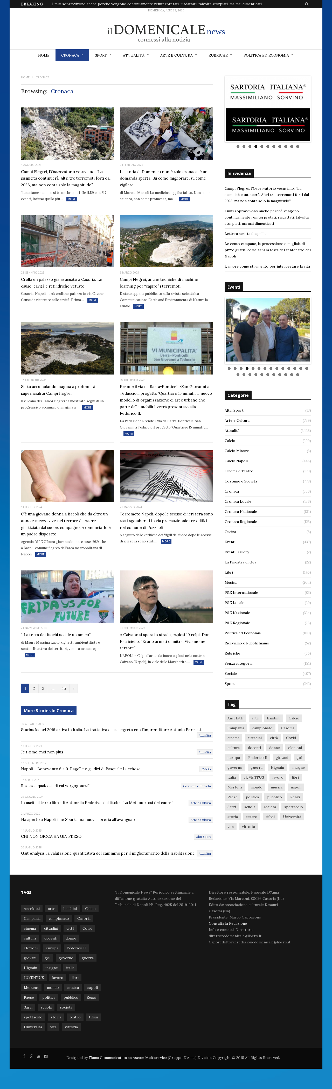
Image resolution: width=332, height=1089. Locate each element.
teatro (251, 815)
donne (274, 746)
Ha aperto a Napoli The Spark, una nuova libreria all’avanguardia (80, 819)
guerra (256, 766)
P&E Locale (234, 601)
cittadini (255, 736)
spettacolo (293, 805)
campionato (262, 726)
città (274, 736)
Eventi (230, 540)
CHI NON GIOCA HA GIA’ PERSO (51, 836)
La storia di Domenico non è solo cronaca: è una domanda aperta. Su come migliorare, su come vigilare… (165, 178)
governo (234, 766)
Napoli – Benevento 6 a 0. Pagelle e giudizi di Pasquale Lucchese (81, 768)
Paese (232, 795)
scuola (249, 805)
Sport (101, 55)
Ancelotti (235, 716)
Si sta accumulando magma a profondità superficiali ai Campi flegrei (58, 390)
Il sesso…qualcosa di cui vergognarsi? (55, 785)
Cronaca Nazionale (241, 510)
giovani (282, 756)
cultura (233, 746)
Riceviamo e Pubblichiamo (247, 641)
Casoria (287, 726)
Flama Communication (108, 1057)
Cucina (230, 530)
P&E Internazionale (241, 591)
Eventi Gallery (237, 550)
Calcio (206, 769)
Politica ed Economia (266, 55)
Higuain (277, 766)
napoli (296, 785)
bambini (273, 716)
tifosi (270, 815)
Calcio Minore (237, 449)
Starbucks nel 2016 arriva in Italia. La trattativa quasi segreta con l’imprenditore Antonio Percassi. (111, 729)
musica (276, 785)
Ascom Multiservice (149, 1057)
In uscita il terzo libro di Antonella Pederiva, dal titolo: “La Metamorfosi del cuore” (97, 802)
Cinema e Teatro (239, 469)
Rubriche (218, 55)
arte (255, 716)
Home (44, 55)
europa (233, 756)
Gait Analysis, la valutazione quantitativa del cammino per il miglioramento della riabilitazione (108, 853)
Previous (218, 109)
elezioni (295, 746)
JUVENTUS (254, 775)
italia (231, 775)
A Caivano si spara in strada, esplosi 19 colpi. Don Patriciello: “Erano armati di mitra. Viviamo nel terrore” (165, 641)
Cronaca (70, 55)
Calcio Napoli (236, 459)
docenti (254, 746)
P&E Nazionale (237, 611)
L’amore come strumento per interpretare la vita (267, 266)
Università (292, 815)
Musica (231, 580)
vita (230, 825)
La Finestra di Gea (240, 560)
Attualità (133, 55)
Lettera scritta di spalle (245, 233)
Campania (235, 726)
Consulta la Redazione (228, 923)
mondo (256, 785)
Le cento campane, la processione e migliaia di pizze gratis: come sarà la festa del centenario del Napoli (268, 249)
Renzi (295, 795)
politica (252, 795)
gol (299, 756)
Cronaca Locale (238, 500)
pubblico (274, 795)
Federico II (257, 756)
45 (63, 688)
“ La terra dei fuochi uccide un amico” (56, 634)
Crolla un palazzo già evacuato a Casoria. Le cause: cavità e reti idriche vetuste (61, 283)
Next (318, 109)
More (72, 199)
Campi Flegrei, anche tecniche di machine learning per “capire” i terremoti (159, 283)
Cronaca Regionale (241, 520)
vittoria (248, 825)
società (270, 805)
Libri (229, 570)
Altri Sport (203, 837)
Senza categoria (238, 661)
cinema (233, 736)
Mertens (234, 785)
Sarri (231, 805)
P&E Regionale (237, 621)
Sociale (231, 672)
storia (232, 815)
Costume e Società (197, 786)
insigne (298, 766)
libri (295, 775)
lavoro (277, 775)
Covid (291, 736)
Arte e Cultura (176, 55)
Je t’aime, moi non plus (42, 752)
